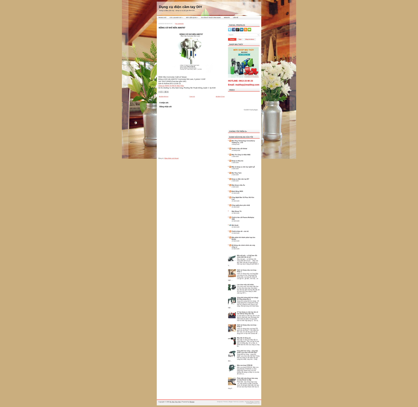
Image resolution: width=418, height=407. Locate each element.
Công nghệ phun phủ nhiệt (241, 205)
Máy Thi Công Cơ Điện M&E (241, 154)
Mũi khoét (235, 225)
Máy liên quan (192, 17)
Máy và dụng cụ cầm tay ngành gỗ (243, 167)
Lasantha (241, 401)
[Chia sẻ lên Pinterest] (168, 92)
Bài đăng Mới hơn (163, 96)
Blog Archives (249, 39)
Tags (239, 39)
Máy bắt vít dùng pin (244, 338)
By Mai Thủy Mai (175, 402)
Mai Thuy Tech (236, 173)
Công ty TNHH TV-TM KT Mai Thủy (171, 85)
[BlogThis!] (161, 92)
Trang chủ (162, 17)
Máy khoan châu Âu (238, 185)
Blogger (192, 402)
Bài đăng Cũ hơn (220, 96)
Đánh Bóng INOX (237, 191)
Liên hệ (235, 17)
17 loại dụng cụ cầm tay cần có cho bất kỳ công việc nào (247, 312)
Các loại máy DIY (176, 17)
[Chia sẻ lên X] (163, 92)
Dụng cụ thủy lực (237, 161)
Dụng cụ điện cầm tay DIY (180, 7)
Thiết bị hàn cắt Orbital (239, 148)
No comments (179, 23)
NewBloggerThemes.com (253, 403)
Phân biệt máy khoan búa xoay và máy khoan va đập (247, 379)
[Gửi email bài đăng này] (159, 92)
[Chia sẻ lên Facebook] (165, 92)
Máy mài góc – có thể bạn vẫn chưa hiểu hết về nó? (247, 256)
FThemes (225, 401)
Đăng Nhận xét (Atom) (171, 158)
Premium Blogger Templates (252, 401)
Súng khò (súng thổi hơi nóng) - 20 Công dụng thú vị (248, 298)
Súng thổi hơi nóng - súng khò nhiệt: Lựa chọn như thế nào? (247, 351)
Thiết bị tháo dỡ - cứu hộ (240, 231)
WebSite (227, 17)
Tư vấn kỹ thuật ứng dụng (211, 17)
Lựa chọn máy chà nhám (245, 284)
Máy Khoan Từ (236, 211)
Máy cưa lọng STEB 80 (244, 365)
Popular (232, 39)
